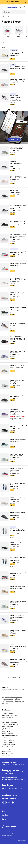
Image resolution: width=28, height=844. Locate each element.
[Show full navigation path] (2, 16)
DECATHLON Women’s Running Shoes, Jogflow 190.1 (18, 177)
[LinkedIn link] (13, 802)
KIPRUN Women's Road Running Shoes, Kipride (16, 147)
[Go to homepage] (12, 7)
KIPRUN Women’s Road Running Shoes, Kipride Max (18, 645)
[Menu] (3, 7)
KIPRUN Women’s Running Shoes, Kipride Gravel (17, 587)
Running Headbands (7, 717)
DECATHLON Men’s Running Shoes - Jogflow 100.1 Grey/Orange (18, 97)
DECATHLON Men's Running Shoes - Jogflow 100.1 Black (18, 67)
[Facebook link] (3, 802)
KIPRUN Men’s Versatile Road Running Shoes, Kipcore (18, 366)
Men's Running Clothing (8, 744)
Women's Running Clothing (9, 746)
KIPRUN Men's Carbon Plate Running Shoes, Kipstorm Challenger (18, 382)
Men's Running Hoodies (8, 742)
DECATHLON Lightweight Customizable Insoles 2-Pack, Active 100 (18, 530)
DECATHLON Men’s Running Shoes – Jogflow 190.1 (18, 191)
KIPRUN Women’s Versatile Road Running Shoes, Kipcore (18, 80)
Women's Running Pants (8, 720)
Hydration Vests (6, 729)
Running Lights (6, 755)
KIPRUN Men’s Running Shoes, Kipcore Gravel (18, 395)
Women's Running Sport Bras (10, 715)
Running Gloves (6, 731)
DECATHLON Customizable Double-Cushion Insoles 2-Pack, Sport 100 (17, 485)
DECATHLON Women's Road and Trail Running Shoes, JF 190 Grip (18, 207)
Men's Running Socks (7, 713)
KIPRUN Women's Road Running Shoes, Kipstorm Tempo (16, 470)
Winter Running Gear (7, 753)
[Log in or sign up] (21, 7)
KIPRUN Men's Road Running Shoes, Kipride (18, 264)
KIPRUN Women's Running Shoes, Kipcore (17, 351)
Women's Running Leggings (9, 722)
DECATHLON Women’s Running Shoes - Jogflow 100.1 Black (18, 165)
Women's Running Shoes (19, 35)
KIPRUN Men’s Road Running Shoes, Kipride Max (18, 572)
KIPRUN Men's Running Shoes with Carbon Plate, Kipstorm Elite (18, 53)
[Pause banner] (22, 2)
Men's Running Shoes (7, 35)
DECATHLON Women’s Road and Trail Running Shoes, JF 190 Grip (18, 323)
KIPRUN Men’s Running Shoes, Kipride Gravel (18, 631)
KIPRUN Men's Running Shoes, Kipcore (18, 293)
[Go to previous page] (8, 677)
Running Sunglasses (7, 733)
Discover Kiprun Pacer (14, 139)
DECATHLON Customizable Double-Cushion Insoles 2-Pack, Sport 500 (17, 559)
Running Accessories (7, 726)
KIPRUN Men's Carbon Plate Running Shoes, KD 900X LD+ (18, 412)
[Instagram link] (9, 802)
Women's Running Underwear (10, 735)
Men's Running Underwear (9, 749)
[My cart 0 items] (24, 7)
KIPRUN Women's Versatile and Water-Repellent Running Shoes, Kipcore (18, 661)
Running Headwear (7, 737)
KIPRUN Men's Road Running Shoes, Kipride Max (18, 440)
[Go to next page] (19, 677)
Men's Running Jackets (8, 740)
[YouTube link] (6, 802)
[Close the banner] (25, 2)
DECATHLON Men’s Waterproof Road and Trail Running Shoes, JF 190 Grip (17, 221)
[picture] (4, 54)
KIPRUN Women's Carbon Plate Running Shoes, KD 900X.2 (17, 617)
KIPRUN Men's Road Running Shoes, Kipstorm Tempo (18, 251)
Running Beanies (6, 751)
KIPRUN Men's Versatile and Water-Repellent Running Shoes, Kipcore (18, 514)
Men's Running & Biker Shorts (10, 724)
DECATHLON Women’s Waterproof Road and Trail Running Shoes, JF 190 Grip (17, 338)
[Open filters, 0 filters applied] (4, 43)
